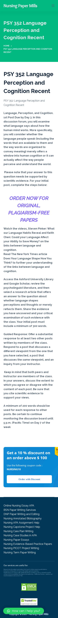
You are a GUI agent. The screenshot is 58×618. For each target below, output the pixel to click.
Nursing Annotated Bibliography (23, 518)
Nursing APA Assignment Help (21, 522)
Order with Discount (29, 479)
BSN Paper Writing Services (20, 509)
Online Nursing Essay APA (19, 505)
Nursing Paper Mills (20, 5)
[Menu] (53, 5)
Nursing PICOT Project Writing (21, 548)
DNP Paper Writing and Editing (21, 514)
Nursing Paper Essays (16, 539)
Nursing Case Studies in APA (20, 535)
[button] (23, 611)
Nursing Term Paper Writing (20, 552)
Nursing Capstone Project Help (22, 526)
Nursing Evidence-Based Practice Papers (28, 543)
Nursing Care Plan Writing (18, 531)
